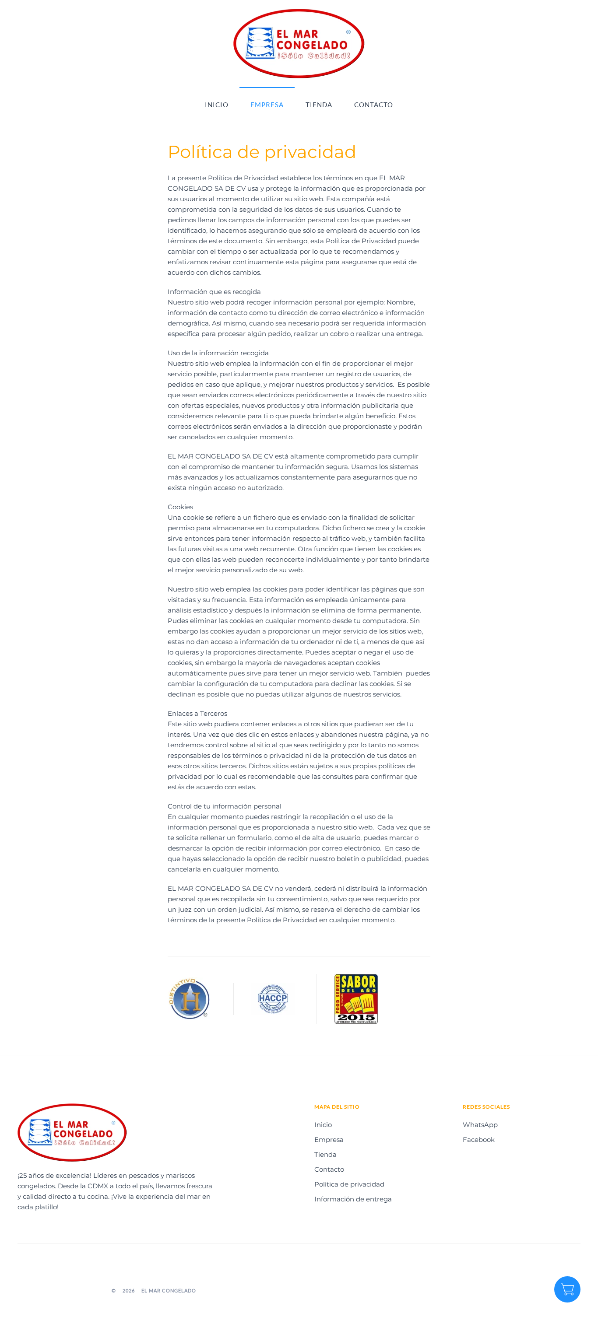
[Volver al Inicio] (299, 43)
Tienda (319, 105)
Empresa (267, 105)
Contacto (373, 105)
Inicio (217, 105)
